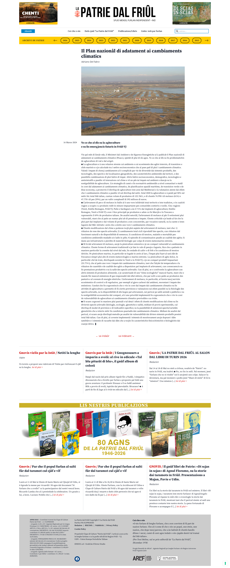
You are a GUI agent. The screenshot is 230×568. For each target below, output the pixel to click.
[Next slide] (206, 40)
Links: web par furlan (151, 31)
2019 (149, 40)
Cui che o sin (74, 31)
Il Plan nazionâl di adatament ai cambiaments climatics (131, 53)
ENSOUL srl (79, 544)
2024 (89, 40)
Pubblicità (99, 525)
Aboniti (28, 31)
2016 (185, 40)
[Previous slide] (55, 40)
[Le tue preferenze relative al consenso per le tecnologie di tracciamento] (225, 563)
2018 (161, 40)
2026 (65, 40)
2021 (125, 40)
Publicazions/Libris (127, 31)
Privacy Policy (112, 525)
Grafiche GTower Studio (95, 544)
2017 (173, 40)
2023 (101, 40)
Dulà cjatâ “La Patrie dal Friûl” (99, 31)
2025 (77, 40)
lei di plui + (37, 367)
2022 (113, 40)
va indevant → (126, 335)
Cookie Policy (80, 529)
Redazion (78, 525)
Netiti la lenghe (49, 353)
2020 (137, 40)
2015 (197, 40)
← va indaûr (103, 335)
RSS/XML (89, 525)
